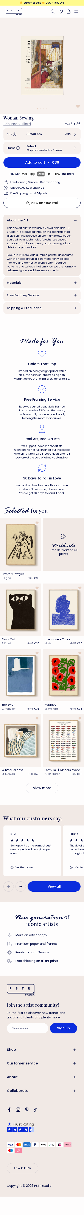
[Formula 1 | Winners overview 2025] (63, 740)
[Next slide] (21, 886)
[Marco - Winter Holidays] (20, 740)
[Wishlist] (60, 11)
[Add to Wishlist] (77, 106)
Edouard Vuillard (17, 123)
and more (67, 174)
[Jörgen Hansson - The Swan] (20, 675)
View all (54, 886)
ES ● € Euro (22, 1168)
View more (42, 787)
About (12, 1077)
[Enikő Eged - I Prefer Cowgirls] (20, 544)
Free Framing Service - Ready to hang (35, 182)
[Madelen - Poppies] (63, 675)
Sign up (63, 1028)
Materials (14, 283)
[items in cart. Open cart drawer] (68, 11)
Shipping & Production (24, 308)
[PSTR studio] (13, 11)
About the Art (17, 220)
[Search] (53, 11)
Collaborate (17, 1090)
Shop (11, 1049)
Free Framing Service (23, 295)
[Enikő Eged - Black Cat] (20, 610)
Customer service (22, 1063)
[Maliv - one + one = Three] (63, 610)
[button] (78, 11)
